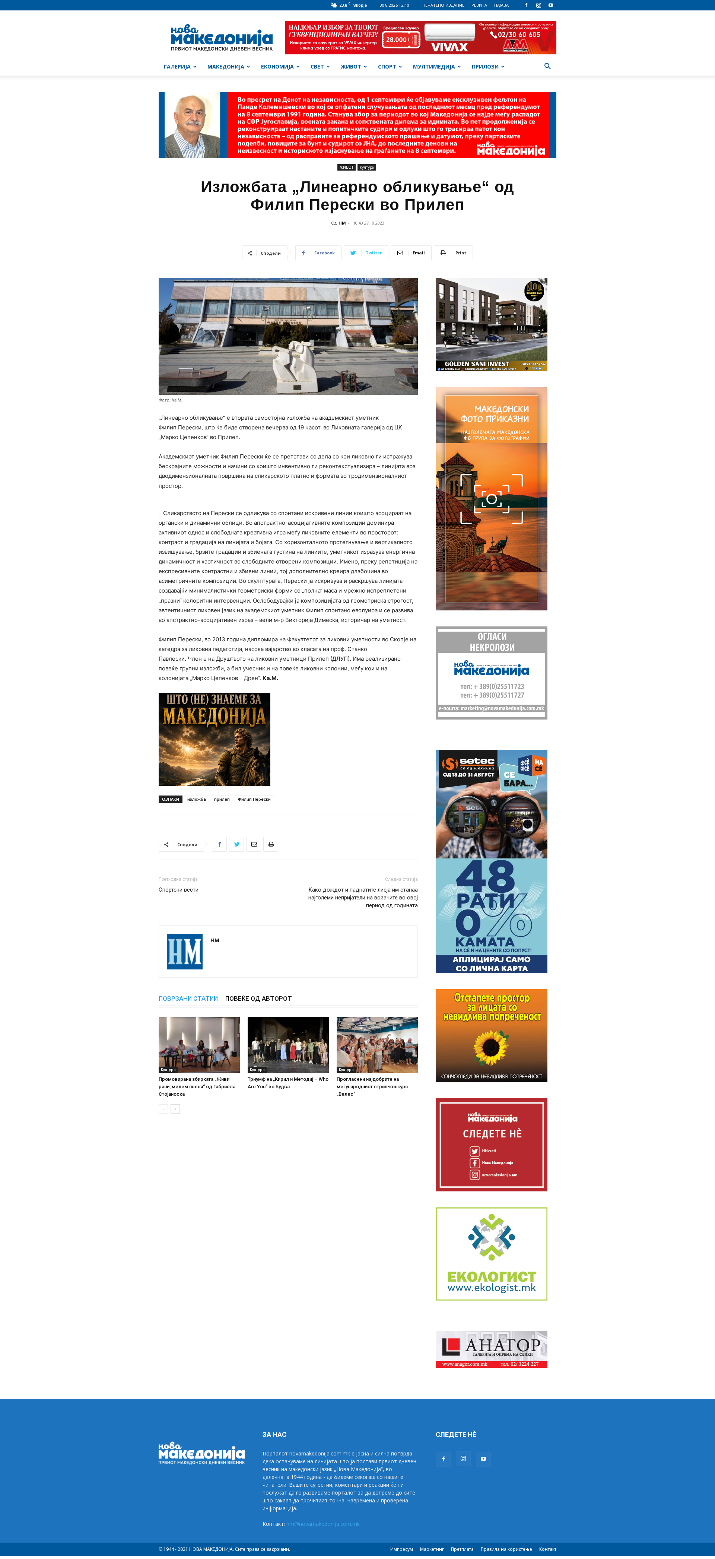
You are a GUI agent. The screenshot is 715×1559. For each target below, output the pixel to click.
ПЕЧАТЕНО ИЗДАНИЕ (443, 5)
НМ (342, 223)
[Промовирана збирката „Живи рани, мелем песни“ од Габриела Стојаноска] (199, 1045)
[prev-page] (163, 1109)
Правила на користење (506, 1549)
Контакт (547, 1549)
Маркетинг (432, 1549)
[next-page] (175, 1109)
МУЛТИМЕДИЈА (434, 66)
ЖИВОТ (351, 66)
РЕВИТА (479, 5)
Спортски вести (178, 889)
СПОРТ (387, 66)
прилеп (222, 799)
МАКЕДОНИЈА (225, 66)
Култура (367, 167)
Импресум (401, 1549)
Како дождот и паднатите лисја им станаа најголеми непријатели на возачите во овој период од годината (363, 897)
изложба (196, 799)
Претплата (462, 1549)
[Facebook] (526, 5)
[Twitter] (236, 844)
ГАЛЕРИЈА (177, 66)
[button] (547, 67)
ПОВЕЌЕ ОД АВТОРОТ (258, 998)
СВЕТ (317, 66)
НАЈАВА (501, 5)
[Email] (253, 844)
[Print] (270, 844)
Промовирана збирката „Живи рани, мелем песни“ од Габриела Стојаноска (197, 1086)
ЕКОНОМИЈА (277, 66)
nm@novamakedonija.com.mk (323, 1523)
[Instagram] (538, 5)
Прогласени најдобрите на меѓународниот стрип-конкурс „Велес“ (372, 1086)
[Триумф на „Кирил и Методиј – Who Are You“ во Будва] (288, 1045)
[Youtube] (550, 5)
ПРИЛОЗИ (485, 66)
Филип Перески (254, 799)
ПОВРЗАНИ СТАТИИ (188, 998)
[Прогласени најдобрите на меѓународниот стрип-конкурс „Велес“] (377, 1045)
